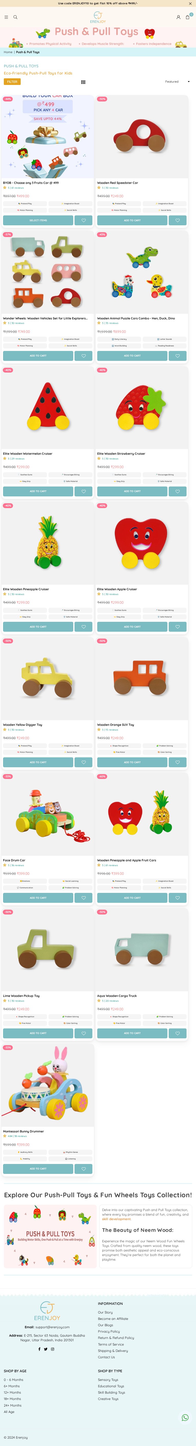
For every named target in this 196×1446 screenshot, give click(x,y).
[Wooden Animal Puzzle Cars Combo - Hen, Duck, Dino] (142, 272)
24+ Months (12, 1405)
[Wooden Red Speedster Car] (142, 136)
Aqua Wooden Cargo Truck (117, 996)
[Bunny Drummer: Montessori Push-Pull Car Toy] (48, 1085)
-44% (8, 99)
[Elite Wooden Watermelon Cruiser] (48, 407)
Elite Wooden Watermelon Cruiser (27, 453)
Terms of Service (111, 1344)
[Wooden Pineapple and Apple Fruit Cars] (142, 814)
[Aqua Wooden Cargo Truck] (142, 949)
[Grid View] (83, 81)
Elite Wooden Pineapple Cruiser (26, 589)
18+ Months (12, 1399)
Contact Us (106, 1357)
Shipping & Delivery (113, 1351)
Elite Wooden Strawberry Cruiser (121, 453)
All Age (9, 1412)
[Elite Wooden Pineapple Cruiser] (48, 543)
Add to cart (132, 220)
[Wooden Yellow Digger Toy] (48, 678)
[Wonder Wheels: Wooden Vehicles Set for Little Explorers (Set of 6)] (48, 272)
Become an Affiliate (113, 1319)
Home (8, 52)
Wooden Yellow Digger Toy (22, 725)
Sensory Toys (108, 1380)
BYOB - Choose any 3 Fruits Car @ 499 (31, 183)
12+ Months (12, 1392)
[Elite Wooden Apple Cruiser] (142, 543)
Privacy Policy (109, 1331)
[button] (187, 17)
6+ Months (12, 1386)
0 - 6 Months (13, 1380)
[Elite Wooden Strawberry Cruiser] (142, 407)
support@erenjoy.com (52, 1327)
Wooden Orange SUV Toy (115, 725)
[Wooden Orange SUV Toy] (142, 678)
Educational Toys (111, 1386)
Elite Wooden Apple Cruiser (117, 589)
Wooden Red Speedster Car (117, 183)
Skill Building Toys (111, 1392)
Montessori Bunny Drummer (23, 1131)
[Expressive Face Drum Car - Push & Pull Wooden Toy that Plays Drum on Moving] (48, 814)
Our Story (105, 1312)
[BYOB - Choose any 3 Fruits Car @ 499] (48, 136)
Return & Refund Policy (116, 1338)
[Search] (15, 17)
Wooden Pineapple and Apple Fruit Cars (126, 860)
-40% (8, 370)
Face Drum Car (14, 860)
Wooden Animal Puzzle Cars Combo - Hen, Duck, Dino (136, 318)
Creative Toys (108, 1399)
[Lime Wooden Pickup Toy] (48, 949)
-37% (8, 234)
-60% (102, 776)
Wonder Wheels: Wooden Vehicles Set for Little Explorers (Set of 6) (44, 318)
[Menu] (6, 17)
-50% (102, 99)
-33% (8, 776)
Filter (12, 82)
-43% (102, 234)
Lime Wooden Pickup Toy (21, 996)
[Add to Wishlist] (83, 220)
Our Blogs (105, 1325)
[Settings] (178, 17)
